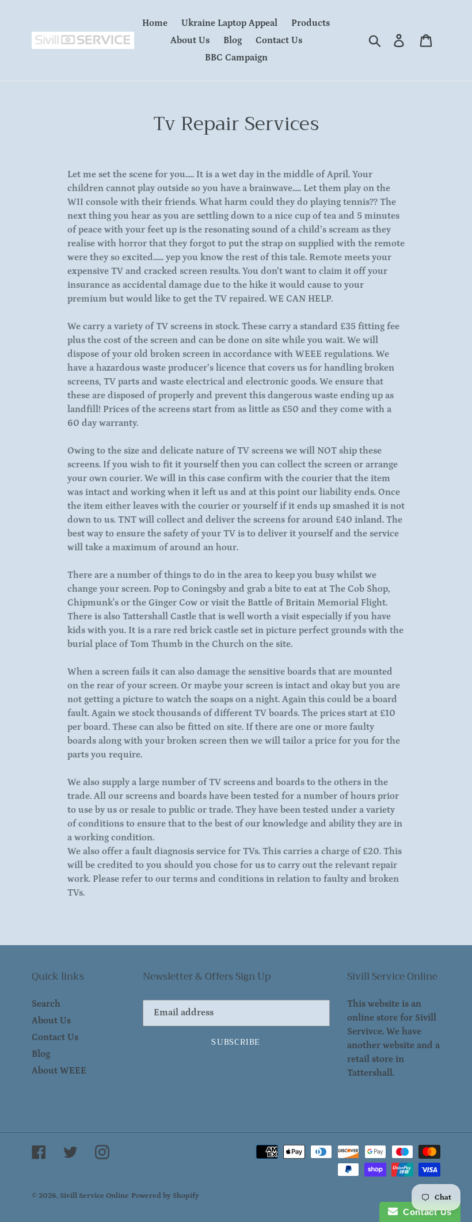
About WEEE (59, 1070)
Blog (41, 1054)
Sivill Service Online (94, 1195)
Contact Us (55, 1037)
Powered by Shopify (165, 1195)
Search (46, 1004)
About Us (51, 1020)
